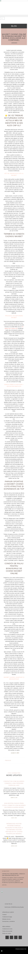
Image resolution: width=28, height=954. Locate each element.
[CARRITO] (2, 18)
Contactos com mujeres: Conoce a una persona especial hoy (14, 783)
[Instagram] (20, 937)
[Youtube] (16, 937)
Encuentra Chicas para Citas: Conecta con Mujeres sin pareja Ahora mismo (14, 805)
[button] (14, 16)
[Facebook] (7, 937)
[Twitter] (11, 937)
